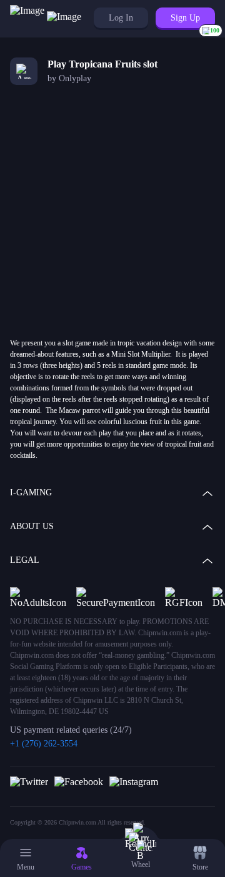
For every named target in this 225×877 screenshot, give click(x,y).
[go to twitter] (29, 781)
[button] (121, 17)
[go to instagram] (133, 781)
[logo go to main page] (45, 18)
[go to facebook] (78, 781)
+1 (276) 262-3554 (44, 743)
